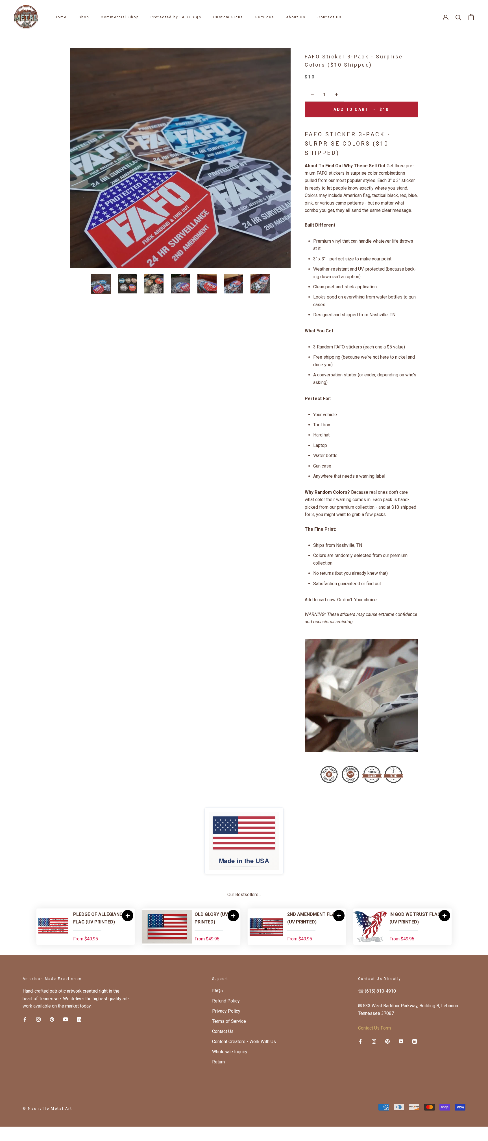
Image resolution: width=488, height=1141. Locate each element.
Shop (84, 17)
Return (218, 1062)
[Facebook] (25, 1019)
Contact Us (329, 17)
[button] (127, 915)
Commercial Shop (120, 17)
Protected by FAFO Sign (176, 17)
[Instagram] (38, 1019)
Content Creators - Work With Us (244, 1041)
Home (61, 17)
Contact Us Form (374, 1028)
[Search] (458, 17)
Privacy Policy (226, 1011)
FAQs (217, 990)
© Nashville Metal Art (47, 1108)
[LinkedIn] (79, 1019)
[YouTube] (65, 1019)
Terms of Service (229, 1021)
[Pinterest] (52, 1019)
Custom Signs (228, 17)
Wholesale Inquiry (229, 1051)
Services (264, 17)
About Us (296, 17)
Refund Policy (226, 1001)
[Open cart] (471, 17)
